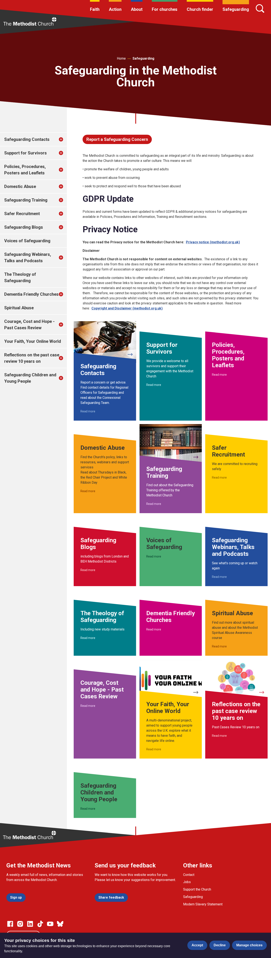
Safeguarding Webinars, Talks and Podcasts (27, 257)
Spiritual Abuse (19, 307)
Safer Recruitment (22, 213)
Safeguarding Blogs (23, 227)
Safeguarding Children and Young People (30, 378)
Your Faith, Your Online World (32, 341)
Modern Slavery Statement (203, 904)
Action (115, 9)
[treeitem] (65, 139)
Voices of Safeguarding (27, 240)
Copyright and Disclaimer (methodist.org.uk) (127, 308)
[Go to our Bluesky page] (60, 924)
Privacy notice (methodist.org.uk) (213, 242)
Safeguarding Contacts (27, 139)
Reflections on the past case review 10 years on (31, 358)
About (136, 9)
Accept (197, 945)
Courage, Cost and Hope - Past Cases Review (29, 324)
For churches (164, 9)
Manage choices (249, 945)
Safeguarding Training (25, 200)
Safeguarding (236, 9)
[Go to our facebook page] (10, 924)
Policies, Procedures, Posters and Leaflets (25, 169)
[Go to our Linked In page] (30, 924)
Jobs (187, 882)
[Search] (260, 8)
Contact (188, 875)
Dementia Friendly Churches (31, 294)
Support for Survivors (25, 152)
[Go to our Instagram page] (20, 924)
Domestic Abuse (20, 186)
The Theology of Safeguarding (20, 277)
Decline (220, 945)
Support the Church (197, 889)
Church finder (200, 9)
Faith (95, 9)
